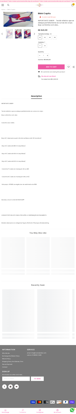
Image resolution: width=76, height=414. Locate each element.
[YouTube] (16, 386)
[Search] (8, 5)
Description (36, 96)
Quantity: (41, 52)
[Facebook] (4, 386)
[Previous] (2, 33)
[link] (13, 270)
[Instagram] (10, 386)
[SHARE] (73, 67)
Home (3, 9)
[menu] (2, 5)
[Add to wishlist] (68, 66)
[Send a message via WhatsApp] (72, 410)
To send (37, 379)
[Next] (34, 33)
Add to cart (51, 67)
